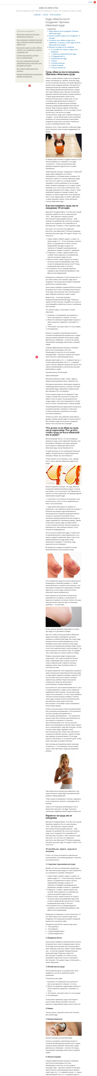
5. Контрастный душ (58, 63)
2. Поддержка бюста (58, 56)
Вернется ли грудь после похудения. (61, 47)
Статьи (45, 14)
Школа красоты (48, 7)
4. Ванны (54, 61)
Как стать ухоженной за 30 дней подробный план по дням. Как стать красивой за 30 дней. (29, 63)
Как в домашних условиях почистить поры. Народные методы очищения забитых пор (29, 42)
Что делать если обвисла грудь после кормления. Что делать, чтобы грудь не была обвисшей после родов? (64, 42)
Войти (90, 2)
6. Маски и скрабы (57, 65)
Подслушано (55, 14)
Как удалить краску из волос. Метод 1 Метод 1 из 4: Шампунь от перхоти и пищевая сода (29, 50)
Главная (37, 14)
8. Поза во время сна (58, 68)
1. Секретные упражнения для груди (63, 54)
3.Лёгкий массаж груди (59, 58)
